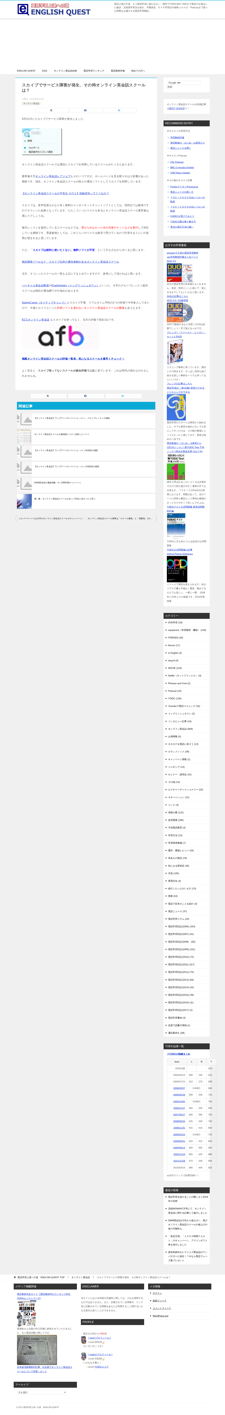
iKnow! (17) (174, 645)
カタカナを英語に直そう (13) (183, 744)
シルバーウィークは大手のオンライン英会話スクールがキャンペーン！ (51, 518)
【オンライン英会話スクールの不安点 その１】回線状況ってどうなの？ (65, 193)
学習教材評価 (177, 137)
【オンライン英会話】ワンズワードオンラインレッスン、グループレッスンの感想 (72, 418)
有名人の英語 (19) (177, 858)
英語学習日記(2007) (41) (181, 934)
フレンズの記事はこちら (179, 383)
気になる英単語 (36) (178, 865)
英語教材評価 (118, 70)
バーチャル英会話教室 (35, 285)
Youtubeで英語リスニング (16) (184, 706)
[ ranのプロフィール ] (99, 1338)
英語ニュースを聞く (180, 148)
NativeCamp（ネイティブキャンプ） (44, 302)
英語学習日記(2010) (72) (181, 957)
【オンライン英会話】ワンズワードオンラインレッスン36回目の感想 (66, 450)
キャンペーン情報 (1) (179, 759)
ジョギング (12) (176, 767)
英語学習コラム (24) (178, 919)
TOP (41, 1277)
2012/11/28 (179, 1161)
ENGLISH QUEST (26, 70)
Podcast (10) (175, 691)
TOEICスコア (102, 1366)
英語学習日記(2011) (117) (181, 964)
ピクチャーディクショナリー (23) (185, 789)
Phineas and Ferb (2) (179, 683)
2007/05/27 (179, 1114)
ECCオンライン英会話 (35, 319)
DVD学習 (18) (175, 622)
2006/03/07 (179, 1088)
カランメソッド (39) (178, 751)
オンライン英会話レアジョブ (52, 176)
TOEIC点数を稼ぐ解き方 (183, 221)
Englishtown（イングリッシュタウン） (75, 285)
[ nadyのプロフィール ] (100, 1354)
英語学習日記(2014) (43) (181, 987)
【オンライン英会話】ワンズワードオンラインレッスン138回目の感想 (66, 466)
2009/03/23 (179, 1134)
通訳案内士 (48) (176, 1033)
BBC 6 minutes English (182, 167)
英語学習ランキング (94, 70)
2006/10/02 (179, 1101)
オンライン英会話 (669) (180, 729)
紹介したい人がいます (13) (182, 888)
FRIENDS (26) (175, 637)
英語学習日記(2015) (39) (181, 995)
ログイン (157, 1293)
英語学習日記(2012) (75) (181, 972)
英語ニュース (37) (177, 911)
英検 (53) (173, 896)
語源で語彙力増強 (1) (179, 1025)
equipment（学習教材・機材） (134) (187, 630)
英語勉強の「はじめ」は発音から (187, 142)
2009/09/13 (179, 1147)
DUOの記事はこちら (177, 296)
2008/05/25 (179, 1121)
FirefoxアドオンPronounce (184, 186)
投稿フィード (160, 1300)
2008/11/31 (179, 1127)
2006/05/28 (179, 1094)
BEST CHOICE (177, 108)
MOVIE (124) (175, 668)
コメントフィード (162, 1308)
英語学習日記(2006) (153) (181, 926)
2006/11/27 (179, 1108)
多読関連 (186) (176, 820)
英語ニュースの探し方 (181, 192)
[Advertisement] (112, 43)
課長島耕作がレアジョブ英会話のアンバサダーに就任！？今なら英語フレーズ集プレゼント (187, 1256)
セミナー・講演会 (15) (180, 774)
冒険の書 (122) (176, 812)
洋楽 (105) (173, 873)
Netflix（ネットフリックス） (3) (184, 675)
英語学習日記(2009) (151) (181, 949)
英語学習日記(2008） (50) (181, 941)
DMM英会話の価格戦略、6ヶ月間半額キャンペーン (57, 482)
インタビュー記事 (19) (180, 721)
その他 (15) (174, 782)
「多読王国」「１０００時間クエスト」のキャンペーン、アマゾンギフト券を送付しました (187, 1240)
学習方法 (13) (175, 835)
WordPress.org (160, 1315)
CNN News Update (180, 172)
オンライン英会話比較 (65, 70)
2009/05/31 (179, 1141)
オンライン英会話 (31, 103)
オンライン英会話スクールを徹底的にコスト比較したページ (61, 434)
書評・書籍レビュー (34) (181, 850)
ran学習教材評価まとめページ (182, 257)
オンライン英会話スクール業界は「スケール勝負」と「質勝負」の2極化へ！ (122, 518)
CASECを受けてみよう (182, 216)
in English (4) (175, 653)
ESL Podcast (176, 162)
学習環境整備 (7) (177, 843)
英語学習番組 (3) (177, 1017)
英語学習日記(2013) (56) (181, 979)
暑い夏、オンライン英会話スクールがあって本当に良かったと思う (65, 499)
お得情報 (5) (174, 736)
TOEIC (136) (175, 698)
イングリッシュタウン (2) (181, 713)
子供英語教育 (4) (177, 827)
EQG (44, 70)
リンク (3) (173, 805)
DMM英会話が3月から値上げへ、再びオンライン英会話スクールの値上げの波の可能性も (187, 1224)
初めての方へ (138, 70)
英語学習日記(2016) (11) (181, 1002)
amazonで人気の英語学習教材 (182, 253)
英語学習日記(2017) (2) (180, 1010)
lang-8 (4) (173, 660)
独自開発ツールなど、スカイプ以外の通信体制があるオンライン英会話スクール (70, 261)
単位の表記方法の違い (181, 227)
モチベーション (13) (178, 797)
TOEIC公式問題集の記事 (179, 549)
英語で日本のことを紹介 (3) (182, 903)
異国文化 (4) (174, 881)
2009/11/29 (179, 1154)
